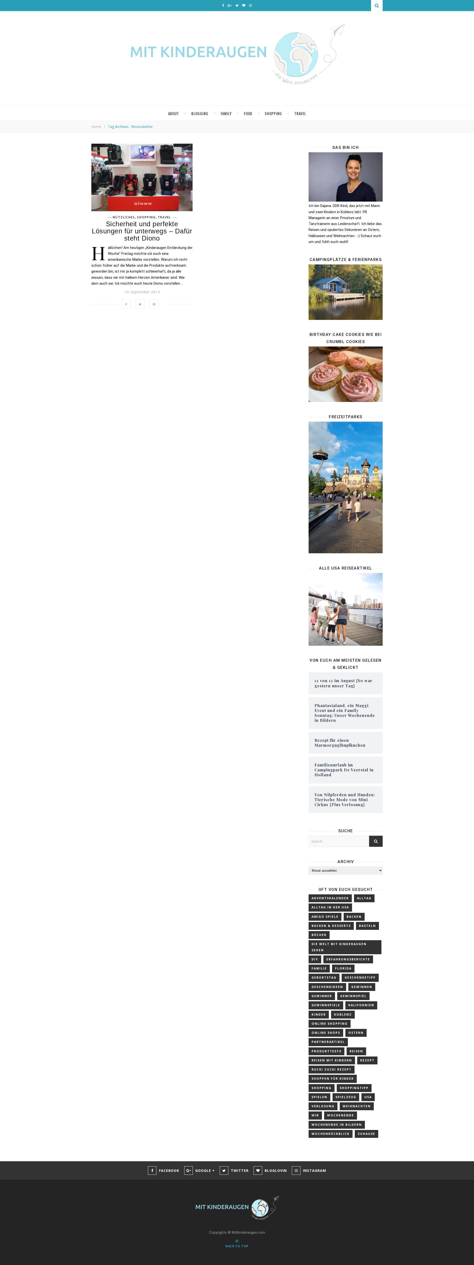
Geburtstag (324, 977)
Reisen (356, 1051)
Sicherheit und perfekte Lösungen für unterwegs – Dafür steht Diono (142, 231)
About (173, 113)
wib (315, 1115)
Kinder (319, 1014)
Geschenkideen (327, 987)
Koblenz (343, 1014)
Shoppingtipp (354, 1088)
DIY (315, 959)
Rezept (367, 1060)
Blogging (199, 113)
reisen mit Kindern (332, 1060)
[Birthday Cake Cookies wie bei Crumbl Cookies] (346, 374)
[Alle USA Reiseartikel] (346, 609)
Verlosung (323, 1106)
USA (368, 1097)
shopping (273, 113)
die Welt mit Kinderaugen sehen (339, 947)
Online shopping (330, 1024)
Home (96, 126)
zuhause (366, 1134)
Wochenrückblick (331, 1134)
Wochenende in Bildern (337, 1125)
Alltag (364, 898)
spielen (319, 1097)
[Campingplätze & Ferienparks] (346, 292)
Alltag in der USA (330, 907)
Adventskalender (330, 898)
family (226, 113)
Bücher (319, 935)
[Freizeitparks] (346, 487)
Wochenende (340, 1115)
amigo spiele (325, 917)
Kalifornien (361, 1005)
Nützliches (124, 217)
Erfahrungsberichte (348, 959)
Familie (319, 968)
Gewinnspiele (326, 1005)
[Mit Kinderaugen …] (237, 59)
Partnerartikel (328, 1042)
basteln (367, 926)
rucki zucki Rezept (332, 1069)
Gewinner (322, 996)
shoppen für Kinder (333, 1078)
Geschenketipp (360, 977)
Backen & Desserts (331, 926)
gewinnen (361, 987)
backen (354, 917)
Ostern (356, 1033)
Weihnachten (357, 1106)
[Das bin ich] (346, 177)
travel (300, 113)
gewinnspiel (353, 996)
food (248, 113)
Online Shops (326, 1033)
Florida (343, 968)
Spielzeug (346, 1097)
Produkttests (326, 1051)
